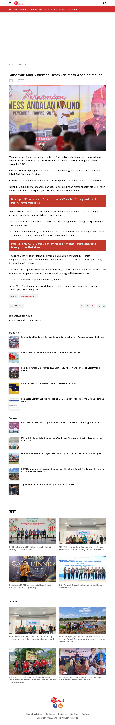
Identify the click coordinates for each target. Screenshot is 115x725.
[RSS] (60, 705)
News (11, 70)
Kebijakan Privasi (34, 714)
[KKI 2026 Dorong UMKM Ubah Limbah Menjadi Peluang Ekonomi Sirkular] (32, 531)
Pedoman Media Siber (68, 714)
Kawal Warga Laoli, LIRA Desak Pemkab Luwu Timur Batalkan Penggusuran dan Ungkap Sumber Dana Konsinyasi (32, 680)
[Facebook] (55, 705)
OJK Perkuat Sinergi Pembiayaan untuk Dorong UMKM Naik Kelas (81, 586)
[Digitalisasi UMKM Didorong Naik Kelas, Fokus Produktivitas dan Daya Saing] (32, 569)
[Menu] (10, 3)
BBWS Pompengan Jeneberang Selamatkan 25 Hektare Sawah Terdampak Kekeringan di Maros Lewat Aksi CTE (82, 639)
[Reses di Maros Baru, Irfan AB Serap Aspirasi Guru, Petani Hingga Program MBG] (82, 661)
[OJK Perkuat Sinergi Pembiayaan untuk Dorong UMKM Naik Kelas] (82, 569)
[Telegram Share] (99, 306)
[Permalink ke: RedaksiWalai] (11, 80)
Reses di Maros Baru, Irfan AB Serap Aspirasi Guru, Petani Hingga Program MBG (80, 678)
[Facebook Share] (82, 306)
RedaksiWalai (19, 80)
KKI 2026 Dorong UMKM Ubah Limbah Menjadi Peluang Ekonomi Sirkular (30, 548)
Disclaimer (50, 714)
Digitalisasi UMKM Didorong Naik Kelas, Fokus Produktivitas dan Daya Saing (30, 586)
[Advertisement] (57, 39)
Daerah (13, 296)
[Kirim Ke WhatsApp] (104, 306)
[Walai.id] (18, 3)
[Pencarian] (104, 3)
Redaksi (85, 714)
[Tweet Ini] (87, 306)
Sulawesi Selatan (28, 296)
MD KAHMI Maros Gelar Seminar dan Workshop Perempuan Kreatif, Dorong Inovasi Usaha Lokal (81, 548)
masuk (22, 320)
